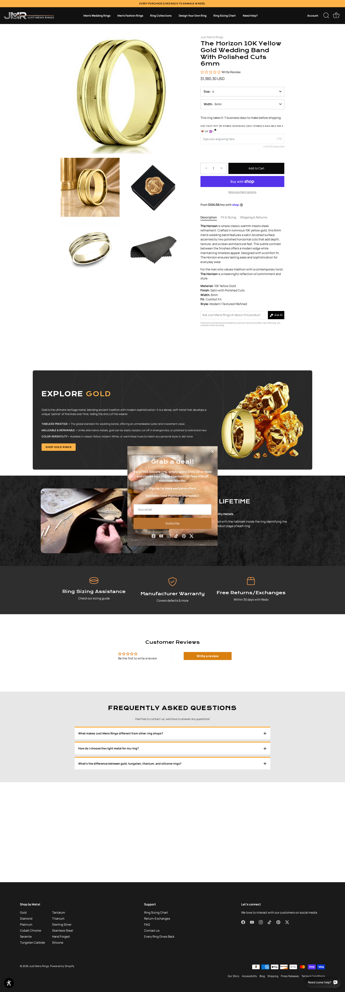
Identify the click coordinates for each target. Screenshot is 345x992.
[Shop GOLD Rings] (172, 420)
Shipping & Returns (253, 217)
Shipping (273, 976)
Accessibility (249, 976)
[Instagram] (169, 536)
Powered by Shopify (62, 966)
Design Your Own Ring (192, 15)
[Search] (326, 15)
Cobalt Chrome (30, 930)
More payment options (242, 192)
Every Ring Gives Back (159, 936)
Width (208, 104)
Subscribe (172, 523)
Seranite (26, 936)
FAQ (147, 924)
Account (312, 15)
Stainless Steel (62, 930)
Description (208, 217)
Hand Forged (61, 936)
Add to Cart (256, 168)
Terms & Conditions (313, 976)
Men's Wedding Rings (96, 15)
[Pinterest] (184, 536)
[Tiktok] (176, 536)
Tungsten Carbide (32, 942)
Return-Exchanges (157, 918)
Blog (262, 976)
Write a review (208, 656)
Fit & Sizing (228, 217)
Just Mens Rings (211, 37)
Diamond (26, 918)
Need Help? (250, 15)
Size (207, 91)
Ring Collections (161, 15)
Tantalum (58, 912)
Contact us (152, 930)
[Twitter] (191, 536)
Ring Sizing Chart (224, 15)
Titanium (58, 918)
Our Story (233, 976)
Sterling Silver (61, 924)
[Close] (212, 451)
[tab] (210, 217)
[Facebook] (154, 536)
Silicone (57, 942)
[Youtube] (161, 536)
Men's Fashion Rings (130, 15)
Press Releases (290, 976)
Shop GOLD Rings (59, 447)
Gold (23, 912)
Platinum (26, 924)
